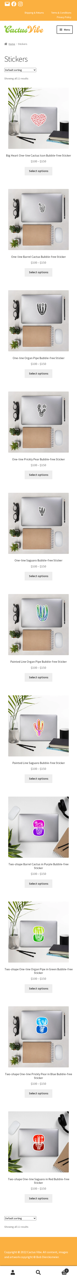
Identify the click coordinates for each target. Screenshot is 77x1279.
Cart (59, 1269)
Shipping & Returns (34, 12)
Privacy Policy (64, 17)
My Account (13, 1272)
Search (38, 1272)
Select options (38, 171)
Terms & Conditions (61, 12)
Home (12, 44)
